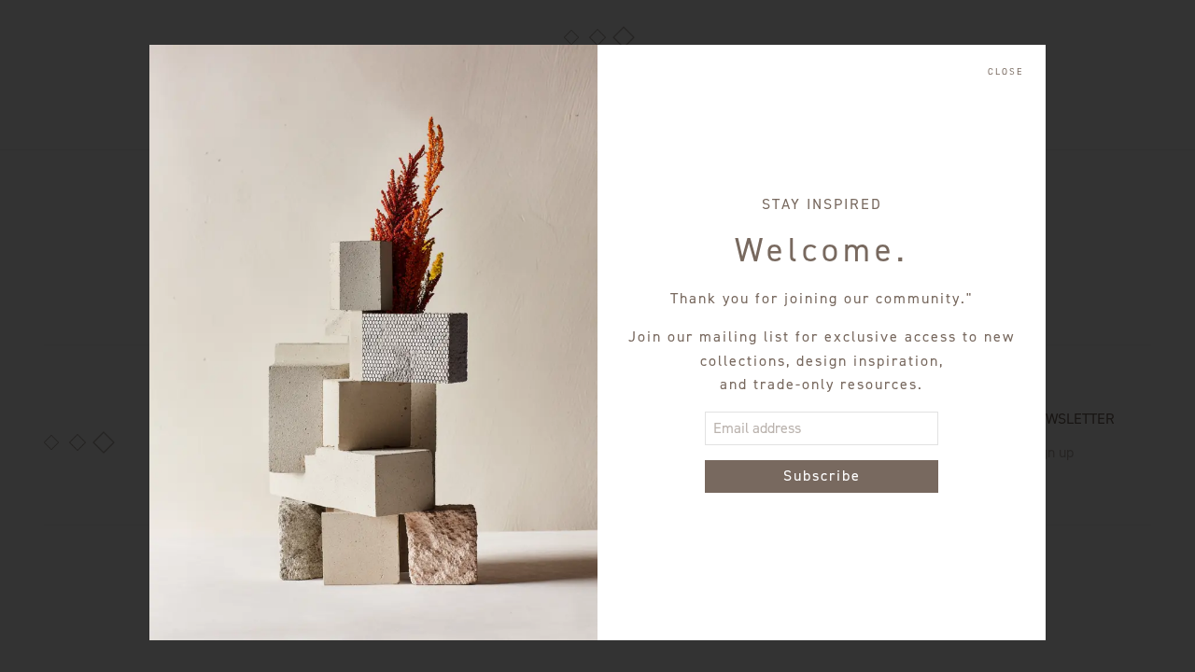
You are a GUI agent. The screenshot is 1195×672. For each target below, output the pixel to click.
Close (1005, 72)
